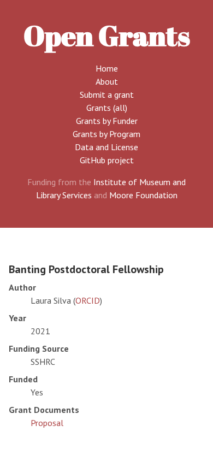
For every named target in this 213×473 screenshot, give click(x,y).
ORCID (87, 300)
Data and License (106, 146)
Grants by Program (106, 133)
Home (107, 68)
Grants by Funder (107, 120)
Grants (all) (106, 107)
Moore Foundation (143, 195)
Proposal (47, 422)
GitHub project (107, 160)
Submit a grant (107, 94)
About (107, 81)
